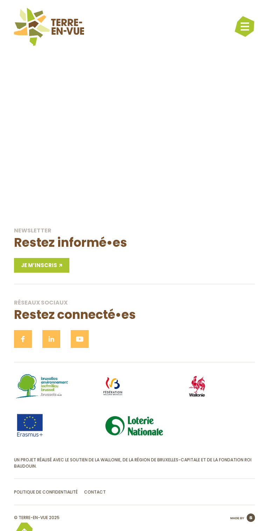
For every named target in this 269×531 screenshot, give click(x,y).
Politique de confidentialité (46, 492)
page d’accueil (135, 198)
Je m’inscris (39, 265)
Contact (95, 492)
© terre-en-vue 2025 (37, 517)
